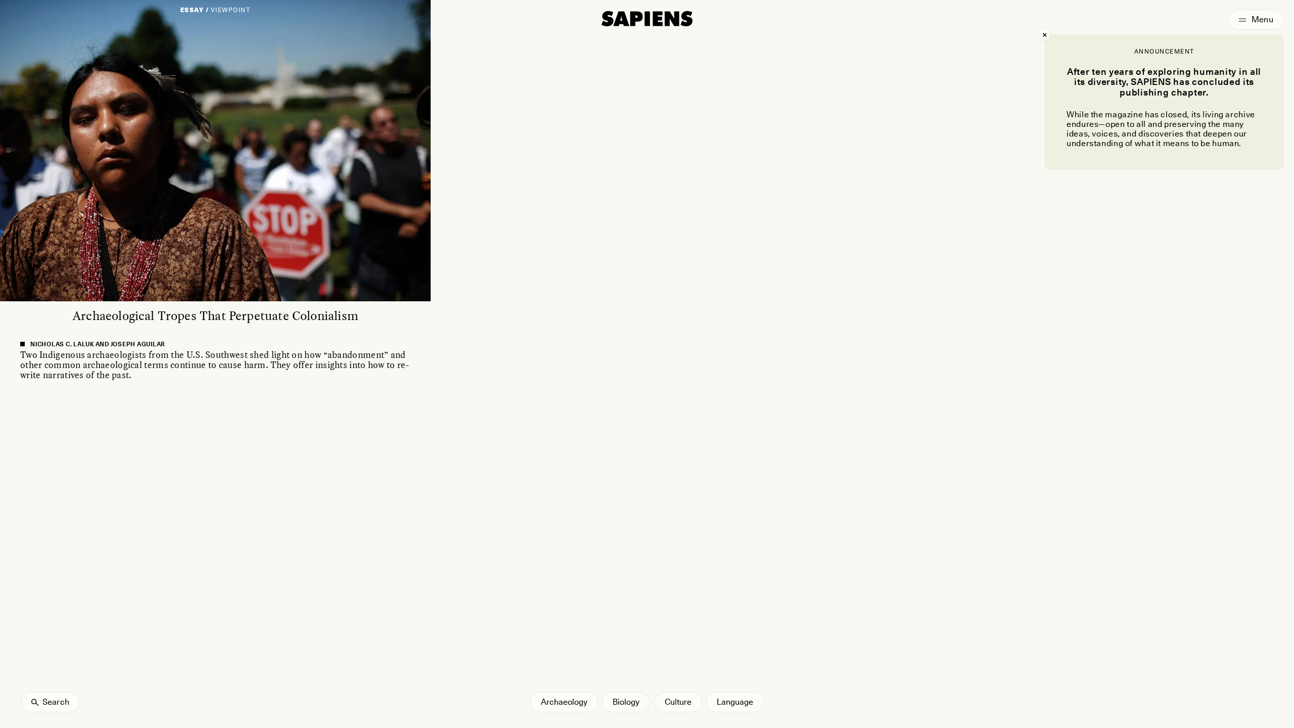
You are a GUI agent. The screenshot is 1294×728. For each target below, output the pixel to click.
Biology (626, 702)
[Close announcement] (1044, 34)
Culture (678, 702)
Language (735, 702)
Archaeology (564, 702)
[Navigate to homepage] (647, 18)
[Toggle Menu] (1256, 19)
